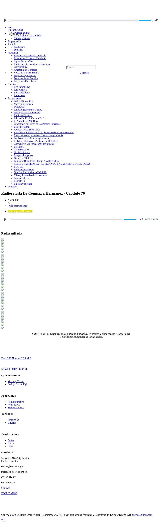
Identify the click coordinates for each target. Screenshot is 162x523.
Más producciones (17, 205)
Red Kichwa (20, 89)
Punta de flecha (21, 178)
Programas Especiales (25, 81)
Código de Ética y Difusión (27, 35)
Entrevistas (19, 95)
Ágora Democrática (24, 61)
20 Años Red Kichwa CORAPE (30, 172)
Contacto (12, 186)
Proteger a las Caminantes (27, 112)
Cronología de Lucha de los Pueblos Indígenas (37, 124)
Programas (13, 52)
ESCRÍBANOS (9, 493)
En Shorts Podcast (23, 115)
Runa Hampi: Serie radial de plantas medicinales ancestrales (44, 132)
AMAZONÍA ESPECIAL (27, 129)
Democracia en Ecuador (26, 78)
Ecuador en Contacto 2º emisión (30, 58)
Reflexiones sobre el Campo (28, 109)
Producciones (14, 98)
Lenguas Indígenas (23, 155)
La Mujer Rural (21, 126)
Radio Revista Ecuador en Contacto (32, 64)
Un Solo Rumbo (22, 152)
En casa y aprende (23, 183)
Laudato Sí (19, 181)
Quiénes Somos (22, 32)
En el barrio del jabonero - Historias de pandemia (38, 135)
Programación (15, 41)
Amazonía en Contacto (25, 69)
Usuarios (84, 72)
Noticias (12, 84)
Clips (10, 446)
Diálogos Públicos (23, 158)
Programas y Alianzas (25, 75)
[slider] (73, 20)
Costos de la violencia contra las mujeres (34, 144)
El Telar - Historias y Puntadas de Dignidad (35, 141)
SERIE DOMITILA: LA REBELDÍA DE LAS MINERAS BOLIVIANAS (52, 163)
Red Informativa (22, 87)
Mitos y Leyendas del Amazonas (30, 175)
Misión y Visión (22, 38)
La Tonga (19, 146)
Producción (19, 47)
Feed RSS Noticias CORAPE (16, 358)
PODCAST (20, 106)
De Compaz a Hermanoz (20, 211)
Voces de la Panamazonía (26, 72)
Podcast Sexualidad (23, 101)
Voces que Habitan (23, 104)
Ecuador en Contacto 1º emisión (30, 55)
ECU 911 (18, 166)
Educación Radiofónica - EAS (29, 118)
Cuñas (11, 440)
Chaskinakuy (20, 67)
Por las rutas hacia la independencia (31, 138)
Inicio (10, 27)
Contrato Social (21, 149)
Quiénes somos (15, 30)
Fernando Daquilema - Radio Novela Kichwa (36, 161)
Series (11, 443)
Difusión (18, 49)
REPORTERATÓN (24, 169)
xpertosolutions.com (142, 514)
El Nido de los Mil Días (26, 121)
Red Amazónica (22, 92)
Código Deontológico (18, 384)
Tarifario (12, 44)
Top (3, 520)
